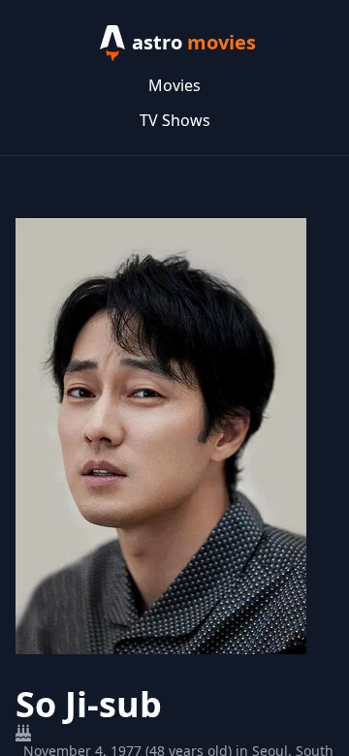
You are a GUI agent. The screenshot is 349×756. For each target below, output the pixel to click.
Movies (174, 85)
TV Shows (175, 120)
